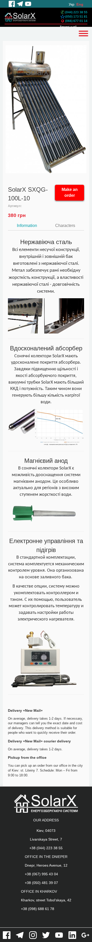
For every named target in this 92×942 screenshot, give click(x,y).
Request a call (68, 26)
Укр (71, 4)
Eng (79, 4)
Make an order (70, 192)
